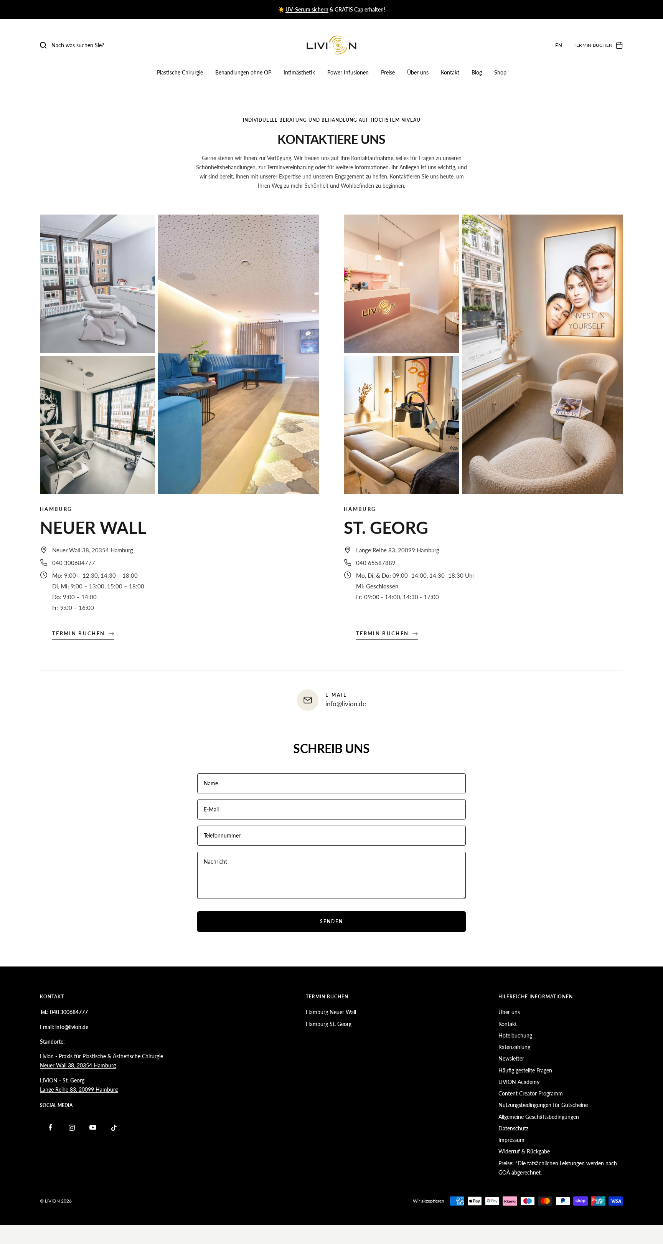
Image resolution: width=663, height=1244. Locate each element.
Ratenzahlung (514, 1047)
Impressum (511, 1140)
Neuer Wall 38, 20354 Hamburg (92, 550)
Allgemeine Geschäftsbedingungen (538, 1116)
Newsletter (511, 1058)
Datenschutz (513, 1128)
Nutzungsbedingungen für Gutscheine (543, 1105)
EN (558, 45)
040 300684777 (73, 562)
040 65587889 (376, 562)
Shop (500, 72)
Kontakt (450, 72)
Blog (477, 72)
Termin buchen (78, 633)
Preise (388, 72)
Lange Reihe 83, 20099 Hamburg (397, 550)
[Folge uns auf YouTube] (92, 1127)
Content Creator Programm (530, 1093)
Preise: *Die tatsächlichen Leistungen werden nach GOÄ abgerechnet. (557, 1168)
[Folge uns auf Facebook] (50, 1127)
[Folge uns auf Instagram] (71, 1127)
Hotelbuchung (515, 1035)
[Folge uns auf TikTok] (113, 1127)
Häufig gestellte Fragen (525, 1070)
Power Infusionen (348, 72)
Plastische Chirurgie (180, 72)
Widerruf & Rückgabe (524, 1151)
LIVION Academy (518, 1082)
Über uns (418, 72)
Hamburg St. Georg (328, 1024)
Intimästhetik (299, 72)
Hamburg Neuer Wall (331, 1012)
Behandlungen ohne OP (243, 72)
